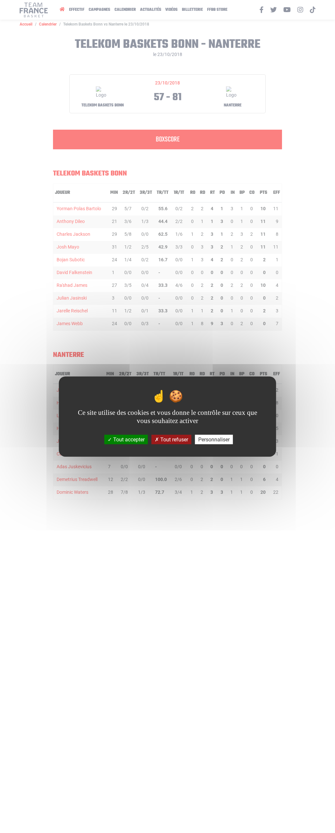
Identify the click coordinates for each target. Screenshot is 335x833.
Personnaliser (214, 439)
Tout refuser (173, 439)
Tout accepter (128, 439)
